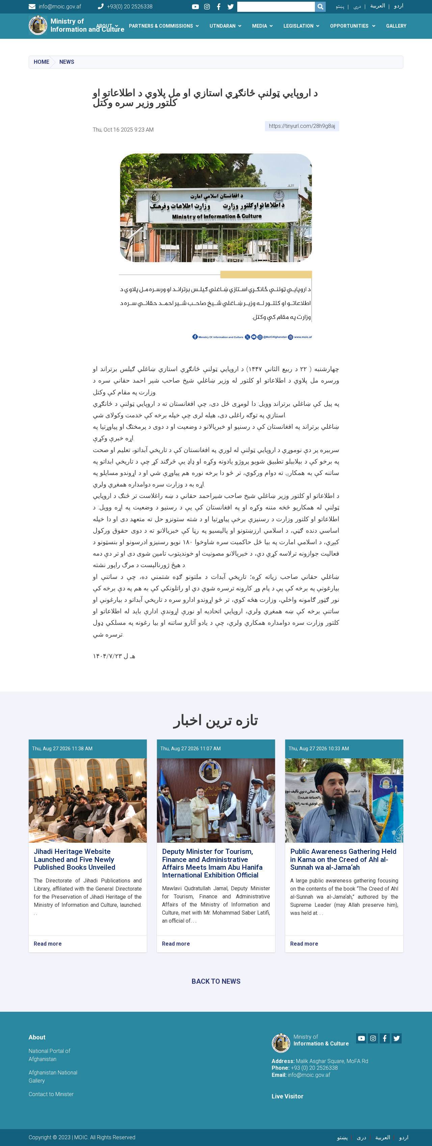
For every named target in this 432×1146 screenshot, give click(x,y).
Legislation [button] (299, 26)
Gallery (396, 26)
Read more (48, 944)
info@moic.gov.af (60, 6)
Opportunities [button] (350, 26)
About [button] (104, 26)
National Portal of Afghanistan (49, 1055)
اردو (398, 5)
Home (41, 62)
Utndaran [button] (223, 26)
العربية (377, 5)
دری (357, 6)
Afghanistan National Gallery (53, 1076)
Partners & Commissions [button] (161, 26)
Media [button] (259, 26)
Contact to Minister (51, 1094)
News (66, 62)
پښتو (340, 6)
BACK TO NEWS (216, 981)
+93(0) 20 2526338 (130, 6)
